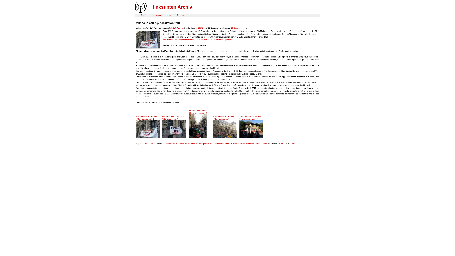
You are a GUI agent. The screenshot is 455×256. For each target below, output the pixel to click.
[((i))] (140, 12)
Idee (152, 15)
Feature (145, 144)
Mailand (294, 144)
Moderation (160, 15)
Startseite (145, 15)
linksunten (170, 15)
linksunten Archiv (172, 7)
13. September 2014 (238, 28)
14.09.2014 (200, 28)
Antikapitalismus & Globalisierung (211, 144)
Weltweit (281, 144)
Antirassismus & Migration (235, 144)
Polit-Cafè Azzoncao (176, 28)
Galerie (152, 144)
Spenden (180, 15)
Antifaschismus (171, 144)
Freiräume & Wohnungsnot (256, 144)
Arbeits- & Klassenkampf (188, 144)
